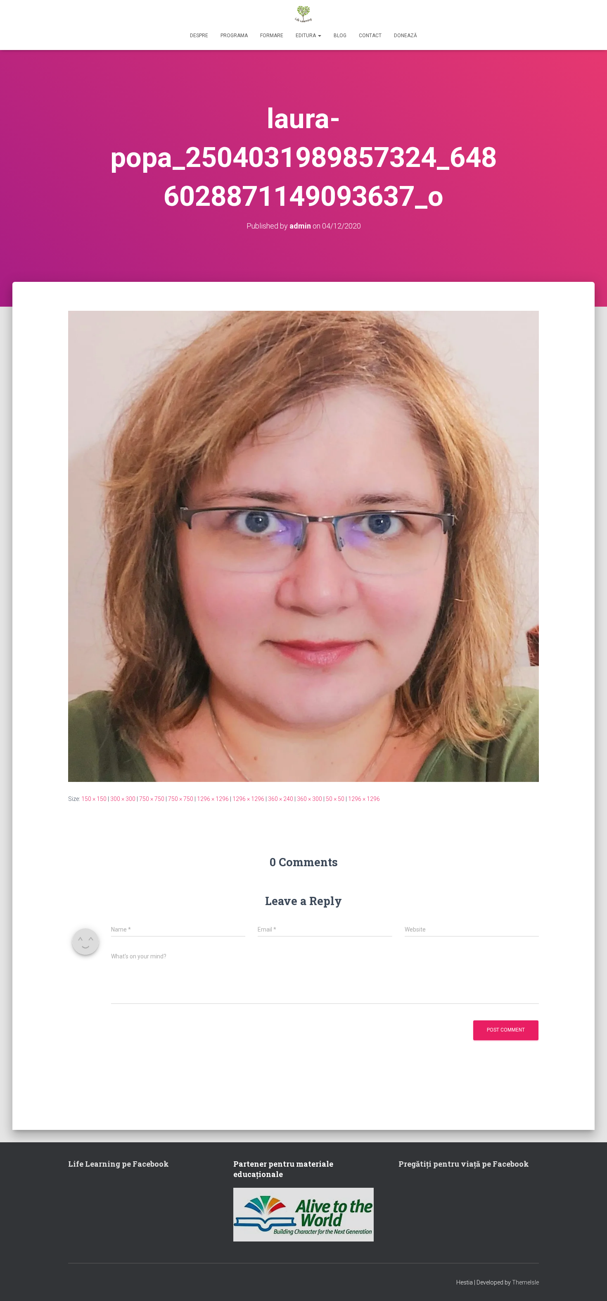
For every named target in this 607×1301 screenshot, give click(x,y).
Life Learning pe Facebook (118, 1164)
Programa (234, 35)
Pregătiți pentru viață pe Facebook (463, 1164)
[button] (319, 35)
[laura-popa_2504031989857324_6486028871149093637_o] (303, 545)
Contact (370, 35)
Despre (199, 35)
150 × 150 (94, 799)
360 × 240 (280, 799)
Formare (271, 35)
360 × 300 (309, 799)
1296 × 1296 (213, 799)
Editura (306, 35)
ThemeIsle (525, 1282)
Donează (405, 35)
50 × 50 (335, 799)
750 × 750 (151, 799)
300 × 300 (122, 799)
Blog (340, 35)
